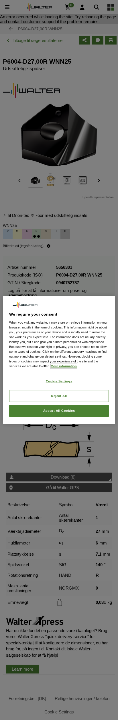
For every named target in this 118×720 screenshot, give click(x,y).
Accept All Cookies (59, 410)
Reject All (59, 396)
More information (64, 366)
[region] (59, 360)
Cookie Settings (59, 381)
